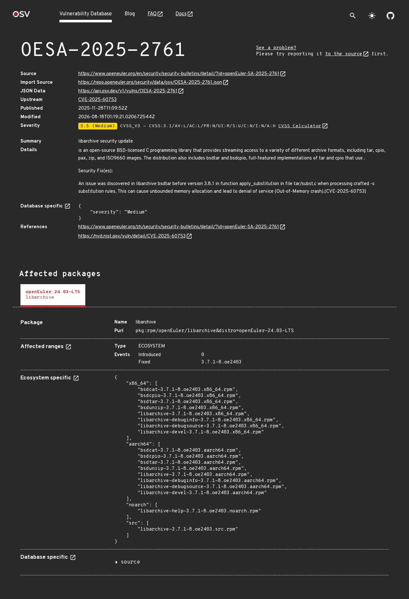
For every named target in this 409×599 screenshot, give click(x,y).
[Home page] (21, 16)
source (130, 562)
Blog (130, 14)
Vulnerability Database (85, 14)
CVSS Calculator (299, 126)
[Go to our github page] (390, 15)
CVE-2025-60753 (97, 100)
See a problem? (276, 48)
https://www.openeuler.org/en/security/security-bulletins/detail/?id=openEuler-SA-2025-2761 (178, 74)
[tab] (52, 295)
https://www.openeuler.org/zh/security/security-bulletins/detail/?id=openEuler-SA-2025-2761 (178, 227)
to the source (343, 54)
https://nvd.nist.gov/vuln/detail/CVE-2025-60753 (132, 236)
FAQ (152, 14)
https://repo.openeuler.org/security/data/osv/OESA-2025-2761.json (150, 83)
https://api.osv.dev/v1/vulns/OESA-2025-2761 (127, 91)
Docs (181, 14)
